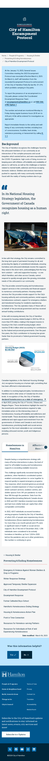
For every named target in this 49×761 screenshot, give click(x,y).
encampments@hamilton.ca (18, 102)
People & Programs (16, 56)
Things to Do (7, 699)
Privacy (29, 689)
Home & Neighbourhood (11, 689)
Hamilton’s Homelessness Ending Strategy (21, 606)
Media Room (31, 709)
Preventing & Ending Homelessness (18, 58)
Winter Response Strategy (14, 579)
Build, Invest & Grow (10, 694)
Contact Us (31, 694)
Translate (30, 699)
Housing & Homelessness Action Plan (19, 612)
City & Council (7, 704)
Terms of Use (32, 684)
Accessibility (31, 704)
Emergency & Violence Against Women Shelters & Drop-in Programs (24, 571)
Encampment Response (13, 595)
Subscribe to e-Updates (16, 734)
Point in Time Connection (14, 618)
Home (4, 56)
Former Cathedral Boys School (16, 601)
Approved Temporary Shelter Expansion (20, 584)
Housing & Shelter (33, 56)
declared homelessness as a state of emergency (22, 399)
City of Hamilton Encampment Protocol (20, 590)
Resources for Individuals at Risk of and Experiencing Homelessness (20, 630)
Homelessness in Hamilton (15, 447)
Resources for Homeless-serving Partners (21, 623)
